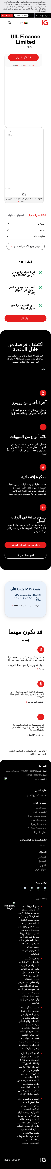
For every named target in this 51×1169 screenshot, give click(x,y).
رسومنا (43, 844)
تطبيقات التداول (39, 811)
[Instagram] (24, 888)
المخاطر (29, 940)
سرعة (31, 65)
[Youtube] (31, 888)
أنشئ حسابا (7, 15)
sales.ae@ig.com (12, 771)
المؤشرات (41, 861)
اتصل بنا (42, 765)
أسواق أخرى (40, 869)
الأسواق (42, 852)
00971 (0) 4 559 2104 (33, 775)
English (20, 23)
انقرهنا (37, 779)
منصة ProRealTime (37, 828)
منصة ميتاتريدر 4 (38, 824)
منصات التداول (39, 802)
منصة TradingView (37, 815)
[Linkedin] (44, 888)
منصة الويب (40, 807)
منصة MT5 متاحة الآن (25, 589)
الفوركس (42, 857)
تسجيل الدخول (21, 15)
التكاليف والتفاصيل (37, 215)
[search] (9, 23)
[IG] (45, 22)
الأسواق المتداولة (16, 215)
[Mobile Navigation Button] (4, 23)
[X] (38, 888)
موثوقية (14, 65)
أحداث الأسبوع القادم (36, 795)
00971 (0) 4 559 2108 (29, 771)
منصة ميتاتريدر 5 (38, 820)
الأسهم (43, 865)
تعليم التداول (40, 790)
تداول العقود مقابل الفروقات (33, 839)
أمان (22, 65)
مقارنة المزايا (40, 832)
